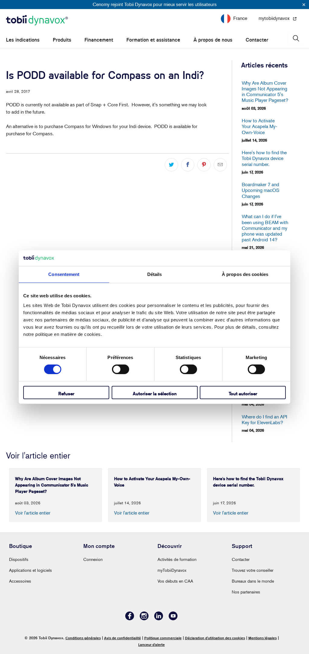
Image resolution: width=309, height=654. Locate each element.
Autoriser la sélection (155, 393)
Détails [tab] (154, 274)
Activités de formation (177, 559)
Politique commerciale (163, 638)
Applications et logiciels (30, 570)
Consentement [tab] (63, 274)
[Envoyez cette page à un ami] (220, 164)
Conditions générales (83, 638)
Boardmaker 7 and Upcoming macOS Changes (260, 190)
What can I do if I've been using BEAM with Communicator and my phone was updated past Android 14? (265, 228)
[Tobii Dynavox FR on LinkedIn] (158, 618)
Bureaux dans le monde (253, 581)
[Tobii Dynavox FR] (37, 20)
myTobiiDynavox (172, 570)
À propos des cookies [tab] (245, 274)
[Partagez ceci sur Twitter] (171, 164)
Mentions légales (262, 638)
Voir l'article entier (32, 513)
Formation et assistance (153, 40)
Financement (98, 40)
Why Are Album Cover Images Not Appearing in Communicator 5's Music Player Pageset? (265, 91)
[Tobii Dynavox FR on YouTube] (173, 618)
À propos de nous (212, 40)
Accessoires (20, 581)
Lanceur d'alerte (151, 644)
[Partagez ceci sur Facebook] (187, 164)
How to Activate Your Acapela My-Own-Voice (259, 126)
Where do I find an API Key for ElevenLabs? (264, 419)
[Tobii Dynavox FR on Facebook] (129, 618)
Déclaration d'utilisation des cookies (215, 638)
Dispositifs (18, 559)
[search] (295, 38)
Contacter (257, 40)
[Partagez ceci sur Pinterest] (204, 164)
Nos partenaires (246, 591)
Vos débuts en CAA (175, 581)
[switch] (120, 369)
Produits (62, 40)
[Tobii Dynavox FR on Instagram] (144, 618)
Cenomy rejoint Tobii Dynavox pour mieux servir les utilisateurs (155, 4)
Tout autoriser (243, 393)
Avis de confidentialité (122, 638)
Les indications (23, 40)
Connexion (93, 559)
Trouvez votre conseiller (252, 570)
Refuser (66, 393)
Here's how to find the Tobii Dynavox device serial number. (264, 158)
